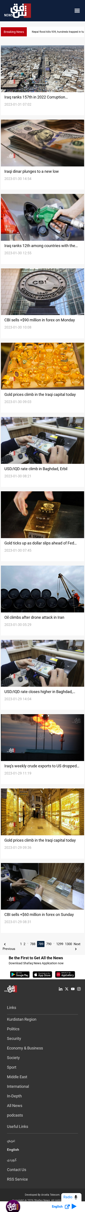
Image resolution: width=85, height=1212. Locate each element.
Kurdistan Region (21, 1019)
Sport (11, 1067)
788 (32, 944)
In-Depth (14, 1096)
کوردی (12, 1160)
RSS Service (17, 1179)
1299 (59, 944)
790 (48, 944)
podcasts (15, 1115)
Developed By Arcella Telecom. (42, 1194)
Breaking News (14, 32)
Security (14, 1038)
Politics (13, 1029)
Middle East (17, 1077)
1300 (68, 944)
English (13, 1150)
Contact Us (16, 1169)
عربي (11, 1141)
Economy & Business (25, 1048)
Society (13, 1057)
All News (14, 1105)
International (18, 1086)
